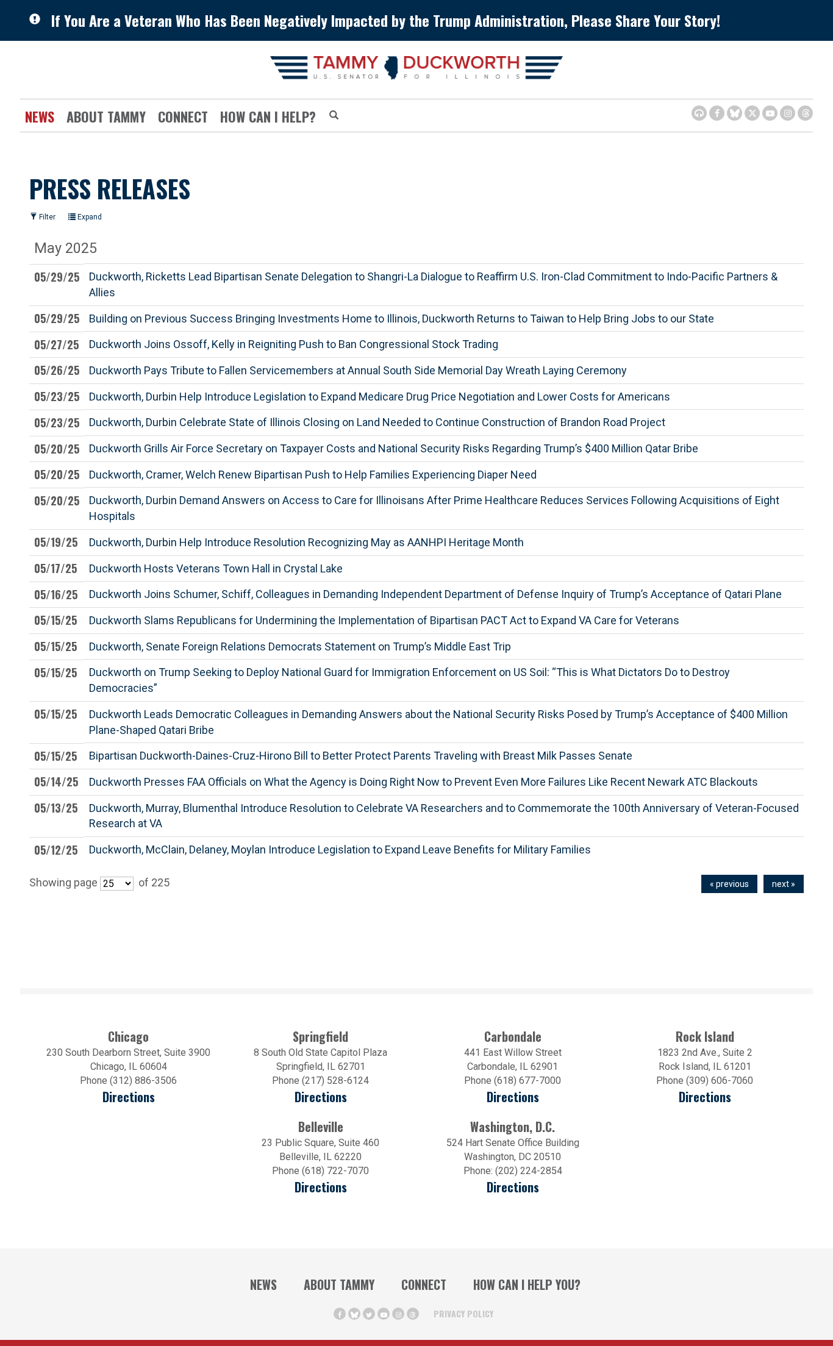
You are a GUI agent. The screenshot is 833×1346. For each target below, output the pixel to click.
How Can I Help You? (527, 1284)
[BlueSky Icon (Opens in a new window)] (734, 113)
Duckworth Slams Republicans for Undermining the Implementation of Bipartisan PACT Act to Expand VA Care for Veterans (384, 620)
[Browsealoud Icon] (699, 113)
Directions (128, 1097)
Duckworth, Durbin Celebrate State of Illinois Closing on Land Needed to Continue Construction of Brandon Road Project (377, 422)
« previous (729, 884)
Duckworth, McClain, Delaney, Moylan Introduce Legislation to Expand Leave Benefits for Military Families (340, 849)
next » (783, 884)
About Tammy (339, 1284)
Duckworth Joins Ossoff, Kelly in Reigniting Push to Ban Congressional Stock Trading (293, 344)
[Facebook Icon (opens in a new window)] (716, 113)
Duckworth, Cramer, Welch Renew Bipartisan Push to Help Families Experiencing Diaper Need (313, 474)
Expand (89, 217)
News (39, 116)
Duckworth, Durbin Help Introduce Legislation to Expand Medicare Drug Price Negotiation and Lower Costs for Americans (379, 396)
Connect (183, 116)
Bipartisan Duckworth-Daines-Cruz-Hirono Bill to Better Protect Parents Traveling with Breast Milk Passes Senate (360, 755)
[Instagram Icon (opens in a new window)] (787, 113)
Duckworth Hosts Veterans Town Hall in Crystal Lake (216, 568)
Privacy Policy (463, 1313)
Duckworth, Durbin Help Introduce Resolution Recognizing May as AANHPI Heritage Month (306, 542)
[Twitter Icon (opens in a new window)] (752, 113)
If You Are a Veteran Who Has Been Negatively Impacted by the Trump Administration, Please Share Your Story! (385, 20)
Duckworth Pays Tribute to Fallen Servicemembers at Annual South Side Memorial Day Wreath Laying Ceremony (358, 370)
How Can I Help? (268, 116)
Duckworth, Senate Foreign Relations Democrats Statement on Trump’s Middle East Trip (300, 646)
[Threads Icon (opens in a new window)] (805, 113)
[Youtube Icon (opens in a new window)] (770, 113)
